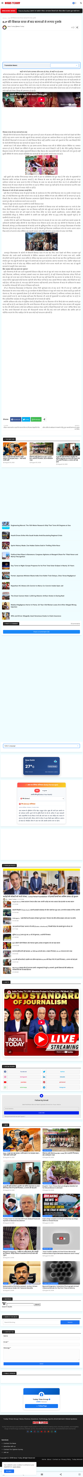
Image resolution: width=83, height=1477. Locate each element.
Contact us (56, 1459)
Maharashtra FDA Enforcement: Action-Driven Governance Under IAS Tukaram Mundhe (20, 1287)
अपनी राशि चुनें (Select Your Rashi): (41, 795)
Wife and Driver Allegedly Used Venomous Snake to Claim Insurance (36, 616)
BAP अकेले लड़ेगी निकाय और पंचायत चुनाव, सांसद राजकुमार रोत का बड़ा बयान (36, 943)
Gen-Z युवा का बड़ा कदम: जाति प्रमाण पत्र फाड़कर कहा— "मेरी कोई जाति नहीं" (14, 458)
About (49, 1459)
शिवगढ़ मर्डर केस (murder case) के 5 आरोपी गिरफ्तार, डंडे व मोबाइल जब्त (41, 458)
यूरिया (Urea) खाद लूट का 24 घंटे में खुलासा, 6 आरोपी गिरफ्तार (31, 935)
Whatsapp (37, 419)
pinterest (62, 1082)
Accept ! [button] (9, 1471)
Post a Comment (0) (41, 632)
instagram (23, 1077)
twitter (62, 1072)
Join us (6, 1452)
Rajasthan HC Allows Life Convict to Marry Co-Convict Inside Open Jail (37, 586)
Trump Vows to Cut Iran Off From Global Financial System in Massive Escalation (21, 1220)
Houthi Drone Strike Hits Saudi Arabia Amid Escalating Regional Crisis (36, 535)
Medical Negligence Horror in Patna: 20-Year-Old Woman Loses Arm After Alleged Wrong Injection (43, 606)
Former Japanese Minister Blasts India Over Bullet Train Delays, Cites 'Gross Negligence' (43, 576)
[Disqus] (41, 661)
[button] (81, 3)
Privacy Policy (66, 1459)
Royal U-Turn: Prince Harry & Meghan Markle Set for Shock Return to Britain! (60, 1187)
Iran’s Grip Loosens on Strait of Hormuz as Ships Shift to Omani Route (60, 1220)
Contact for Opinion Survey (13, 1449)
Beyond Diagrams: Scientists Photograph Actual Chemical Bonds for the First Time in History (61, 1287)
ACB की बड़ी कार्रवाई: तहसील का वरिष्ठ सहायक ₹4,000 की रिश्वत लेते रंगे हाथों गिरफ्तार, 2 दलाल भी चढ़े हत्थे (68, 459)
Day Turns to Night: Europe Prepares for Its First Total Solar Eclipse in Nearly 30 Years (42, 566)
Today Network (77, 1459)
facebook (23, 1072)
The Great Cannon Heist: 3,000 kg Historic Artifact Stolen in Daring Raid (37, 596)
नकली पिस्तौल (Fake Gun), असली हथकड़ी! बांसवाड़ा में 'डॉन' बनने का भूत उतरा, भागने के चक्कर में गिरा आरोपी (46, 910)
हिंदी (37, 790)
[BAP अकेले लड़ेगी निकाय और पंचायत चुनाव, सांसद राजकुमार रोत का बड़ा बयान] (7, 945)
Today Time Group (43, 1464)
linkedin (62, 1077)
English (44, 790)
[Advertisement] (41, 325)
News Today (18, 1458)
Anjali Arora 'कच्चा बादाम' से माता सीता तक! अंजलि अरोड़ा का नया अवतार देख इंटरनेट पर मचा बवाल (43, 902)
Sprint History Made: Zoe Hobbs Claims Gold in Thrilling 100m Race (35, 545)
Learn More (16, 1467)
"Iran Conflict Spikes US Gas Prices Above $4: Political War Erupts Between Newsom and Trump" (49, 11)
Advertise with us (9, 1446)
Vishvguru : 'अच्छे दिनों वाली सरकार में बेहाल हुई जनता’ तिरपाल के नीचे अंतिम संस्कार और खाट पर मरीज (44, 918)
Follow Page (42, 1406)
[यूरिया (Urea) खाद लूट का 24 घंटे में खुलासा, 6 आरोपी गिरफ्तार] (7, 937)
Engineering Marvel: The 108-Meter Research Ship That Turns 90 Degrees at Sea (41, 525)
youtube (23, 1082)
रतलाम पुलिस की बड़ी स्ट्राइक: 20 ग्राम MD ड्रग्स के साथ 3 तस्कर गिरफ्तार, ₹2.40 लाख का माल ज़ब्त (42, 951)
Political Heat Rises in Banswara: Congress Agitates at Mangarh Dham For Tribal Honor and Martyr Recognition (44, 556)
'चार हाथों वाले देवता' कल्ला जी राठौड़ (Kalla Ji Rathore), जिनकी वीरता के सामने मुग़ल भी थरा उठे (42, 926)
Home (5, 18)
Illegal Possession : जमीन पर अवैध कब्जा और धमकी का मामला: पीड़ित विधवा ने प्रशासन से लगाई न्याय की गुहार (20, 1253)
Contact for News (10, 1443)
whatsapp (23, 1087)
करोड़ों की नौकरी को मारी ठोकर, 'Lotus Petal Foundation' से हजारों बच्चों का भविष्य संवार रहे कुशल (40, 897)
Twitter (27, 419)
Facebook (17, 419)
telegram (62, 1087)
